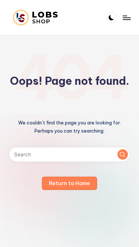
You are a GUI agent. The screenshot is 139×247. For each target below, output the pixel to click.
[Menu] (126, 18)
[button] (123, 154)
